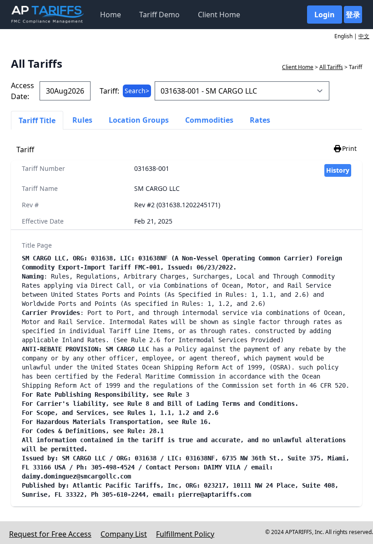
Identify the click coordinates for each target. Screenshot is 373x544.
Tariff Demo (159, 15)
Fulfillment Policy (185, 534)
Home (110, 15)
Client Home (219, 15)
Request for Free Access (50, 534)
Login (324, 15)
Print (349, 148)
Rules (82, 120)
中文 (363, 36)
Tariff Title (37, 120)
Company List (124, 534)
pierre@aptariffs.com (214, 494)
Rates (260, 120)
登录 (353, 15)
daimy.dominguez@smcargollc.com (76, 476)
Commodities (209, 120)
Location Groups (139, 120)
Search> (137, 90)
